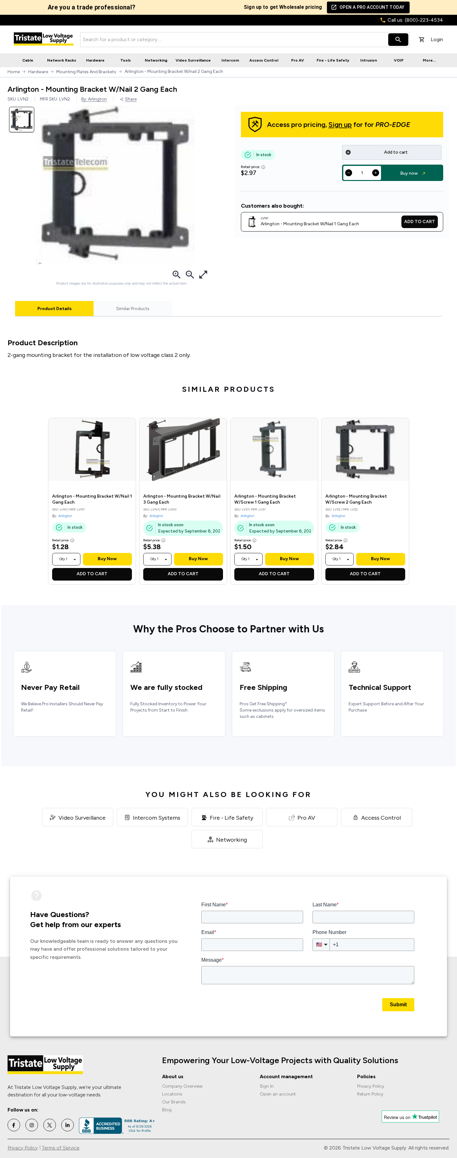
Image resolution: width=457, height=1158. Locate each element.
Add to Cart (419, 221)
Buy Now (107, 558)
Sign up (340, 124)
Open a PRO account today (372, 7)
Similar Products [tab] (133, 308)
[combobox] (63, 559)
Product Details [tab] (54, 308)
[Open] (74, 559)
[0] (421, 39)
